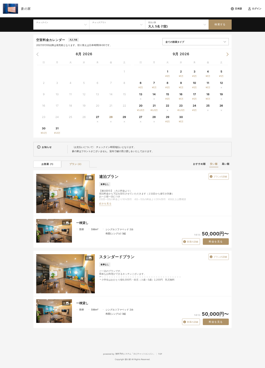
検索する (220, 24)
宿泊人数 (152, 22)
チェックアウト (99, 22)
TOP (160, 354)
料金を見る (216, 241)
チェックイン (42, 22)
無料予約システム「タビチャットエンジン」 (135, 353)
